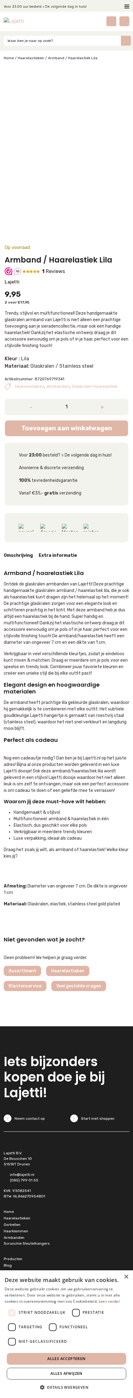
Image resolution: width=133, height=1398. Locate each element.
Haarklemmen (16, 1231)
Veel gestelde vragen (78, 986)
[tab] (18, 556)
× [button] (126, 1277)
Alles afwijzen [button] (66, 1373)
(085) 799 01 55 (24, 1180)
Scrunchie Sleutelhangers (27, 1243)
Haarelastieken (31, 58)
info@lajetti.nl (22, 1175)
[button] (66, 1387)
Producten (13, 1259)
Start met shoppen (97, 1118)
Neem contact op (30, 1118)
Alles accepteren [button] (66, 1358)
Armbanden (58, 386)
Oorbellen (12, 1224)
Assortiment (22, 971)
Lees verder (109, 1301)
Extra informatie (58, 555)
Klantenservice (25, 986)
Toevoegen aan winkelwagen (66, 428)
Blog (8, 1265)
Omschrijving (18, 555)
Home (9, 58)
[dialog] (66, 1334)
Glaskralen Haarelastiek (95, 386)
